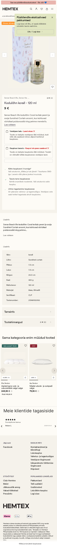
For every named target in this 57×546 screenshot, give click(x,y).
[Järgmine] (52, 55)
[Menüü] (52, 9)
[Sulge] (52, 17)
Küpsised (35, 469)
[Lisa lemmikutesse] (52, 87)
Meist (5, 484)
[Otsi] (31, 9)
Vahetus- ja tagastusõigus (42, 456)
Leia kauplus (36, 453)
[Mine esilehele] (10, 9)
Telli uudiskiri (36, 484)
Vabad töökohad (10, 490)
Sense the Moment (27, 98)
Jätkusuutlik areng (11, 487)
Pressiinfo (7, 493)
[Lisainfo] (11, 391)
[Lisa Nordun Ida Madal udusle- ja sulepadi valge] (53, 377)
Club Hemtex (9, 480)
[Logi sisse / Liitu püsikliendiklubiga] (36, 9)
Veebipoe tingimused (40, 459)
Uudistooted (36, 487)
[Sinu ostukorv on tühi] (47, 9)
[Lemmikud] (41, 9)
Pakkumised (36, 480)
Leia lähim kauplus (39, 490)
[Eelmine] (4, 55)
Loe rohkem (10, 124)
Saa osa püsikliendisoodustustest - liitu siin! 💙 (28, 2)
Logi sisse (35, 493)
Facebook (7, 447)
